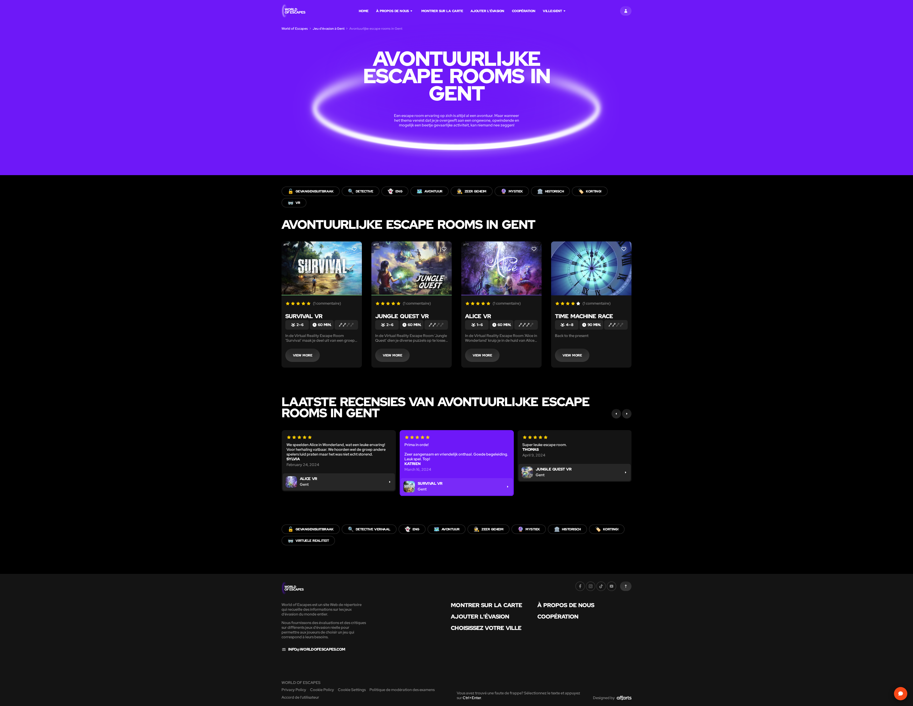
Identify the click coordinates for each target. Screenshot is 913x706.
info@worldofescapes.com (316, 649)
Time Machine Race (584, 316)
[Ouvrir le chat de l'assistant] (900, 693)
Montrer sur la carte (442, 11)
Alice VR (478, 316)
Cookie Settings (352, 689)
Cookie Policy (322, 689)
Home (364, 11)
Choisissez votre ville (486, 628)
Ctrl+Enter (472, 697)
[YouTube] (611, 586)
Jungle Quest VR (402, 316)
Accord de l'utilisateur (300, 697)
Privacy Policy (294, 689)
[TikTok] (601, 586)
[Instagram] (590, 586)
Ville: (552, 11)
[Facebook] (580, 586)
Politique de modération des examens (402, 689)
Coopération (523, 11)
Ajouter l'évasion (487, 11)
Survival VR (303, 316)
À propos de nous (392, 11)
